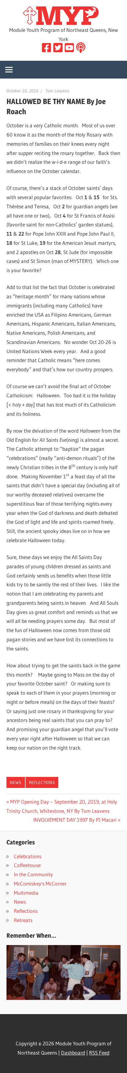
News (15, 782)
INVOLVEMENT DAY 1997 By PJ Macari (75, 819)
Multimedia (26, 893)
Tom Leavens (57, 91)
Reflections (42, 782)
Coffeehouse (27, 865)
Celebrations (27, 856)
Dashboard (73, 1052)
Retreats (23, 920)
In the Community (33, 874)
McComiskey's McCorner (40, 883)
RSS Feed (99, 1052)
